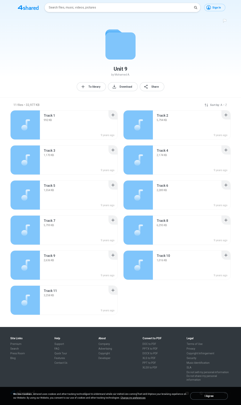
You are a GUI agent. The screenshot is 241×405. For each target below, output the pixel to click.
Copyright (104, 353)
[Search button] (195, 7)
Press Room (17, 353)
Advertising (105, 348)
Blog (13, 358)
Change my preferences (133, 398)
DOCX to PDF (150, 353)
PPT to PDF (149, 362)
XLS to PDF (149, 358)
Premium (15, 343)
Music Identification (198, 362)
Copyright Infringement (200, 353)
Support (59, 343)
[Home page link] (28, 7)
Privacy (191, 348)
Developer (104, 358)
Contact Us (60, 362)
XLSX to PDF (150, 367)
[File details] (25, 124)
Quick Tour (60, 353)
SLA (189, 367)
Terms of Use (195, 343)
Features (59, 358)
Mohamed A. (122, 74)
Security (191, 358)
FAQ (56, 348)
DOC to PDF (149, 343)
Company (104, 343)
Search (14, 348)
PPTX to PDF (150, 348)
